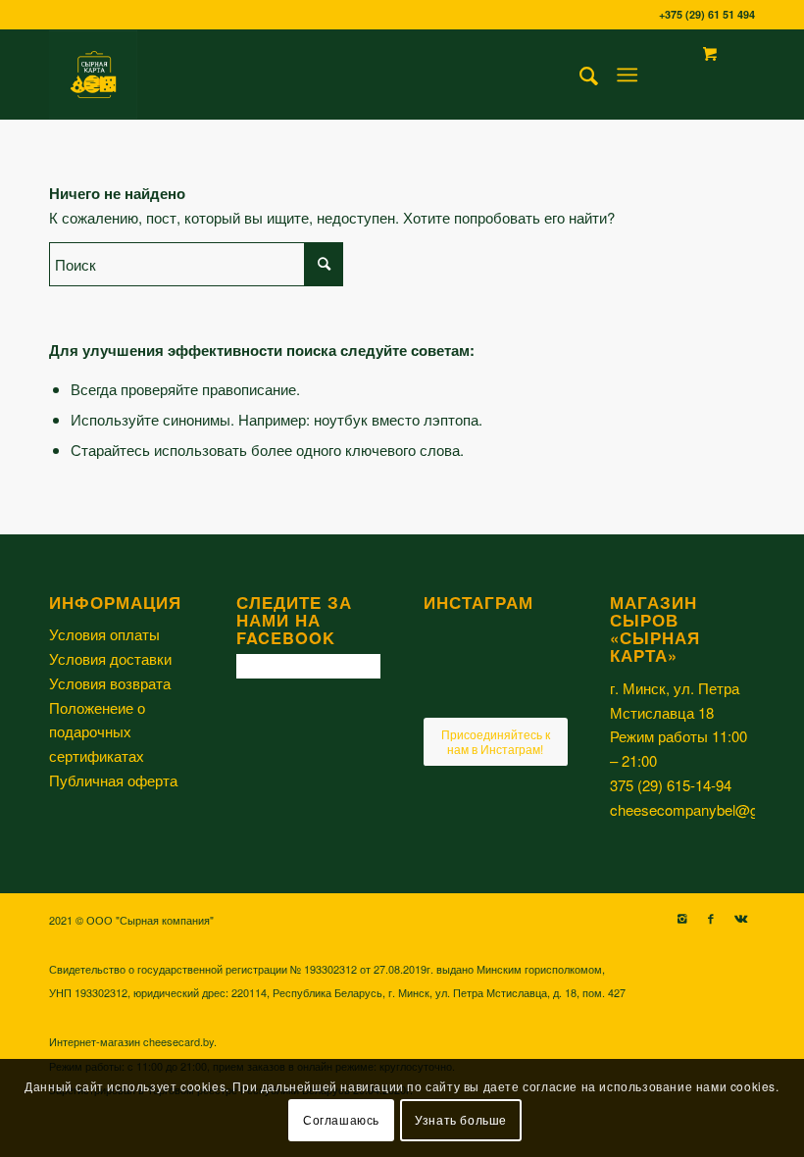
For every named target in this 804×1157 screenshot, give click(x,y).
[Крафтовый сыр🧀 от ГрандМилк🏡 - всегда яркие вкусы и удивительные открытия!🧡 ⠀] (446, 692)
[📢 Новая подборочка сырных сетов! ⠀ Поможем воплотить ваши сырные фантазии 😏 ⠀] (545, 641)
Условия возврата (110, 683)
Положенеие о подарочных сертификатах (97, 732)
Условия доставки (110, 658)
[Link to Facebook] (711, 917)
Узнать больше (461, 1119)
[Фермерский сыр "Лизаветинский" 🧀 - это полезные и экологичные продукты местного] (496, 694)
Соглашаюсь (341, 1119)
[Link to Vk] (740, 917)
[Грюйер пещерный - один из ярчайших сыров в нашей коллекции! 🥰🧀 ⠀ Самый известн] (446, 641)
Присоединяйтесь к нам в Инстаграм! (495, 741)
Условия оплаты (104, 634)
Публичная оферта (113, 780)
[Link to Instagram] (681, 917)
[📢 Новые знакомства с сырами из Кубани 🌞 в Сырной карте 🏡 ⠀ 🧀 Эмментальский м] (496, 643)
